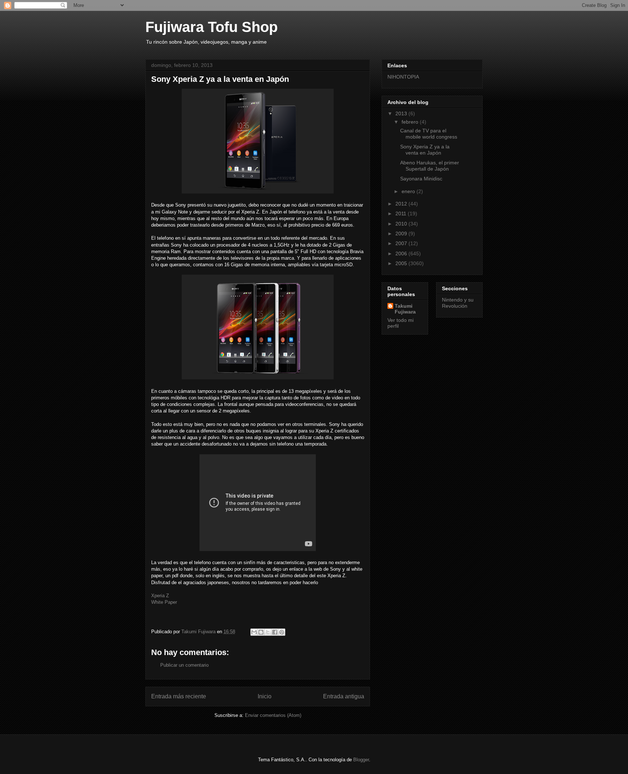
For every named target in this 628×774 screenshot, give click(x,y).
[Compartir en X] (267, 632)
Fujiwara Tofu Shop (211, 27)
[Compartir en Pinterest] (281, 632)
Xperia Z (160, 595)
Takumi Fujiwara (405, 309)
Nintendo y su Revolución (458, 303)
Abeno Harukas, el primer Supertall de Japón (429, 166)
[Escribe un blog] (261, 632)
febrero (411, 122)
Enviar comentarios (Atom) (273, 715)
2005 (401, 263)
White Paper (164, 602)
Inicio (264, 696)
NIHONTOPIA (403, 77)
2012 (401, 204)
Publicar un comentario (184, 665)
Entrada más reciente (178, 696)
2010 (401, 224)
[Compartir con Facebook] (274, 632)
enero (409, 191)
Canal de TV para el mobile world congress (428, 134)
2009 (401, 233)
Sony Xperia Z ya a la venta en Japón (425, 150)
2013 (401, 113)
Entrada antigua (343, 696)
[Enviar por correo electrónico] (254, 632)
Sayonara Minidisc (421, 178)
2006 (401, 253)
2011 (401, 213)
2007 (401, 243)
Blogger (361, 759)
